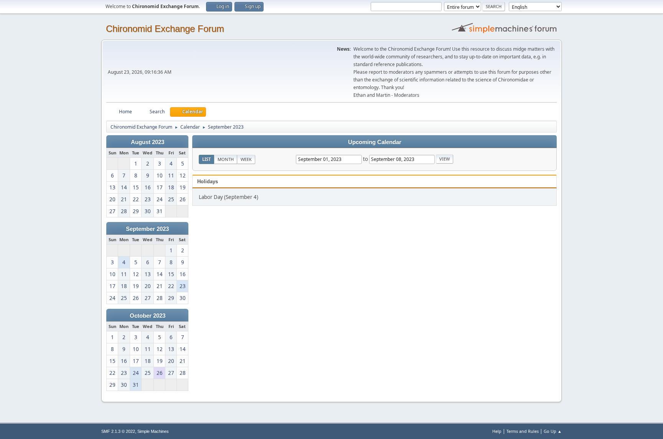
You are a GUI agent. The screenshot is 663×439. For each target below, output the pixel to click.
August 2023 (147, 142)
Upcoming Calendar (374, 142)
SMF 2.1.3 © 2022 (118, 431)
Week (246, 159)
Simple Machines (153, 431)
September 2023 (147, 229)
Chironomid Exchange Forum (165, 28)
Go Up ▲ (553, 431)
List (206, 159)
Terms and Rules (522, 431)
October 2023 (147, 316)
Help (496, 431)
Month (226, 159)
